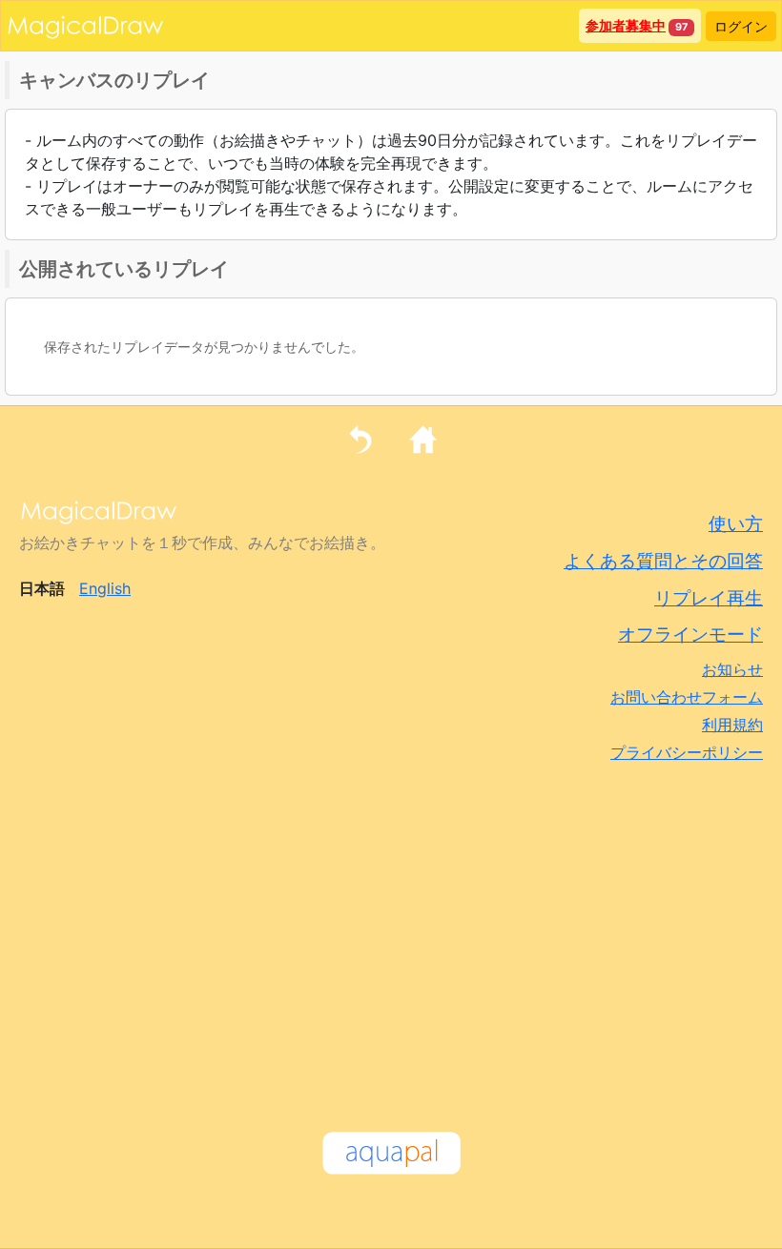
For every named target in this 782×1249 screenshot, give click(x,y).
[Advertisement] (391, 935)
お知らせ (732, 669)
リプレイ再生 (708, 597)
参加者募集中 (626, 25)
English (105, 588)
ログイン (741, 26)
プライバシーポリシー (686, 752)
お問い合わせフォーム (686, 696)
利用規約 (732, 724)
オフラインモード (690, 634)
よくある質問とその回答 (663, 560)
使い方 (736, 523)
